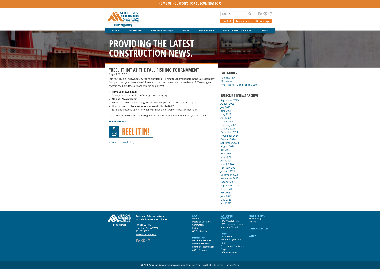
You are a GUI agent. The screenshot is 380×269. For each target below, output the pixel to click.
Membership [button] (134, 30)
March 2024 (226, 164)
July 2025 (225, 107)
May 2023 (225, 199)
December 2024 (229, 132)
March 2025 (226, 121)
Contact (264, 30)
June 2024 (225, 153)
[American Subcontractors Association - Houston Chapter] (119, 220)
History (195, 218)
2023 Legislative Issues (231, 224)
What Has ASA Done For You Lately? (240, 84)
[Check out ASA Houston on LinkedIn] (270, 14)
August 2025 (227, 103)
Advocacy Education (230, 227)
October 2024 (227, 139)
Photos (252, 221)
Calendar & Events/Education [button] (236, 30)
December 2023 (229, 174)
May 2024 (225, 157)
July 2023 (225, 192)
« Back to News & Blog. (121, 142)
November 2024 (229, 135)
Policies (196, 228)
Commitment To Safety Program (232, 248)
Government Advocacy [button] (161, 30)
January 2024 (227, 171)
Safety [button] (185, 30)
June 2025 (225, 110)
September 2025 (229, 100)
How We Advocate (229, 220)
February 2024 (228, 167)
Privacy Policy (232, 265)
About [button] (115, 30)
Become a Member (201, 240)
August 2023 (227, 189)
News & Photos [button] (205, 30)
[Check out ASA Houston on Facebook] (260, 14)
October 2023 (227, 182)
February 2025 (228, 125)
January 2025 (227, 128)
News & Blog (255, 218)
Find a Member (243, 21)
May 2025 (225, 114)
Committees (198, 224)
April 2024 (226, 160)
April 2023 (226, 203)
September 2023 (229, 185)
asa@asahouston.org (146, 234)
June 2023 (225, 196)
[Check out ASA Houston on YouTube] (265, 14)
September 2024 (229, 142)
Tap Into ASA (227, 77)
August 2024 (227, 146)
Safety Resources (228, 252)
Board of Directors (201, 221)
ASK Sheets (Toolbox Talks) (230, 241)
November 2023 (229, 178)
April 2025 (226, 118)
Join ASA (227, 21)
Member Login (263, 21)
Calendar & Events (258, 228)
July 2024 (225, 150)
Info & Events (227, 236)
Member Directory (201, 243)
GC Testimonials (200, 231)
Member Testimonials (203, 246)
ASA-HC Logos (199, 250)
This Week (226, 81)
